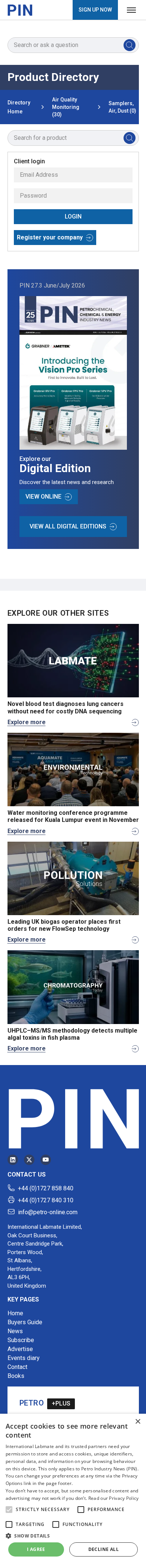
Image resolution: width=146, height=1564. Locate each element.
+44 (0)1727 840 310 (45, 1200)
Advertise (20, 1349)
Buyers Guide (24, 1322)
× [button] (137, 1422)
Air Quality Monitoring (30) (65, 107)
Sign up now (95, 10)
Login (73, 216)
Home (15, 1313)
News (15, 1331)
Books (15, 1375)
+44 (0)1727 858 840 (45, 1188)
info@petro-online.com (47, 1212)
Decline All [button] (103, 1549)
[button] (8, 1509)
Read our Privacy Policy (113, 1498)
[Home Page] (19, 10)
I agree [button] (36, 1549)
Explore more (26, 722)
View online (43, 496)
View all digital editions (68, 526)
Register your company (50, 237)
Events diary (23, 1358)
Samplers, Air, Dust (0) (122, 107)
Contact (17, 1366)
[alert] (73, 1489)
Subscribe (20, 1340)
